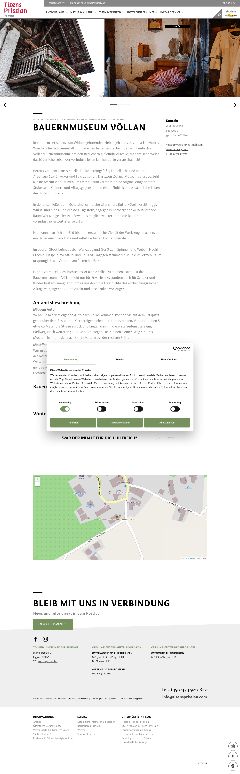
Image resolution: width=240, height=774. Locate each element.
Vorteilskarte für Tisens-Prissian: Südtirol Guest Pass (51, 732)
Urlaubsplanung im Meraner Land (87, 3)
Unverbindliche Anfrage (134, 742)
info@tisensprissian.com (184, 697)
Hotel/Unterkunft (141, 12)
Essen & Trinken (110, 12)
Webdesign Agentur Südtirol (37, 763)
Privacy (71, 699)
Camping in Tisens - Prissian (137, 738)
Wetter (81, 730)
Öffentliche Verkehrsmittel (47, 726)
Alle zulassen (167, 422)
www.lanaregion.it (177, 149)
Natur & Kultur (81, 12)
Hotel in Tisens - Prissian (135, 722)
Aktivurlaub (55, 12)
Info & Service (170, 12)
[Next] (234, 105)
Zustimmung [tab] (71, 359)
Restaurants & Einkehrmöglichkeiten (52, 738)
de (224, 3)
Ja (158, 438)
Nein (171, 438)
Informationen (43, 717)
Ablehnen (73, 422)
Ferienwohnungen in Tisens (136, 730)
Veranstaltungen (86, 734)
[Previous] (5, 105)
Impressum (83, 699)
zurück (177, 27)
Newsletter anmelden (54, 624)
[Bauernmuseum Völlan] (120, 515)
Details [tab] (120, 359)
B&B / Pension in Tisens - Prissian (140, 726)
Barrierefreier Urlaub (88, 726)
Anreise (37, 722)
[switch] (101, 409)
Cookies (94, 699)
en (234, 3)
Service (82, 717)
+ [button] (38, 479)
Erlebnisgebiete (56, 3)
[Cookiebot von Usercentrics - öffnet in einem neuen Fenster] (175, 348)
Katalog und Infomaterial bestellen (96, 722)
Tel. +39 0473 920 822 (184, 689)
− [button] (38, 484)
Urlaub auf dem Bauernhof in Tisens (141, 734)
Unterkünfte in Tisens (136, 717)
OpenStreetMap (190, 558)
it (229, 3)
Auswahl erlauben (120, 422)
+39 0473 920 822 (47, 661)
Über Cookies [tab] (169, 359)
